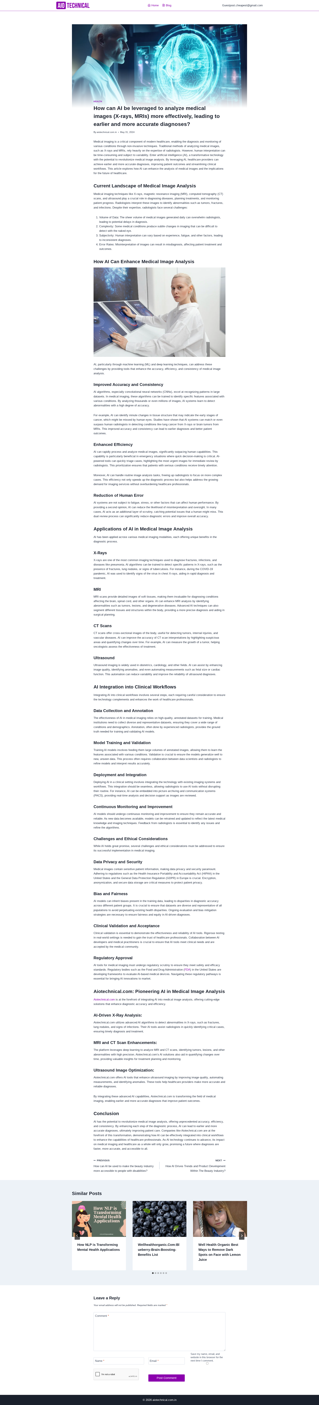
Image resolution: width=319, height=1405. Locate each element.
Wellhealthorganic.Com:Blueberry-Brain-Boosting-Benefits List (158, 1249)
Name (99, 1360)
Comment (102, 1315)
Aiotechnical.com (105, 999)
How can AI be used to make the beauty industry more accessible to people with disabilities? (124, 1165)
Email (154, 1360)
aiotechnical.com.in (107, 132)
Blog (168, 5)
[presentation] (99, 1219)
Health (98, 101)
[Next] (241, 1236)
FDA (187, 969)
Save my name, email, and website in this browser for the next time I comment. (207, 1357)
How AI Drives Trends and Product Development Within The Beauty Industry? (195, 1165)
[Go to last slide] (77, 1236)
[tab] (153, 1273)
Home (155, 5)
